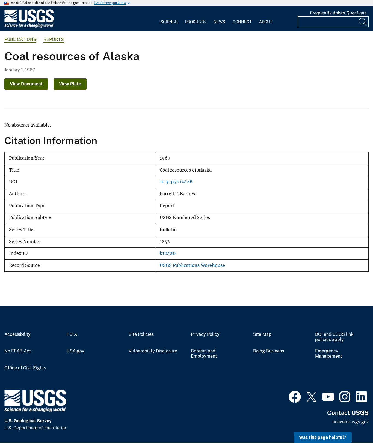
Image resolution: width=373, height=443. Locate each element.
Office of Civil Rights (25, 368)
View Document (26, 83)
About (265, 22)
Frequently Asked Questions (338, 13)
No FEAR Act (17, 351)
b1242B (168, 253)
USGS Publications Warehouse (192, 265)
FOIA (72, 334)
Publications (20, 39)
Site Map (262, 334)
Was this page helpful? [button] (322, 437)
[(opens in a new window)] (295, 396)
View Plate (70, 83)
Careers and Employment (204, 354)
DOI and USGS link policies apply (334, 337)
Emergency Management (328, 354)
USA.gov (75, 351)
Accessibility (17, 334)
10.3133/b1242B (176, 181)
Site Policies (141, 334)
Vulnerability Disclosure (153, 351)
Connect (242, 22)
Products (195, 22)
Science (169, 22)
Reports (53, 39)
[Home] (29, 26)
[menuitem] (169, 18)
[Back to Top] (353, 423)
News (219, 22)
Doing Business (268, 351)
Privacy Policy (205, 334)
